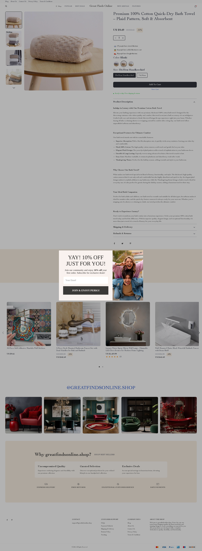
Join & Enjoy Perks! (86, 290)
